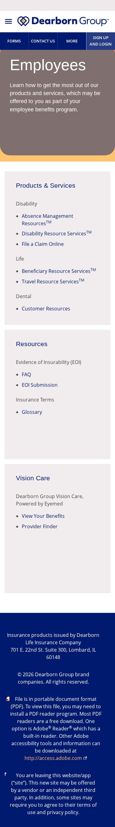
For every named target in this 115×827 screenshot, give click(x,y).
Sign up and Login (101, 41)
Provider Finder (40, 526)
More (72, 41)
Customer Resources (46, 308)
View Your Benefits (43, 516)
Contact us (43, 41)
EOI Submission (40, 385)
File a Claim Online (43, 244)
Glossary (32, 412)
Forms (14, 41)
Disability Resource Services (57, 233)
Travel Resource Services (53, 281)
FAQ (26, 374)
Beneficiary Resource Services (59, 271)
